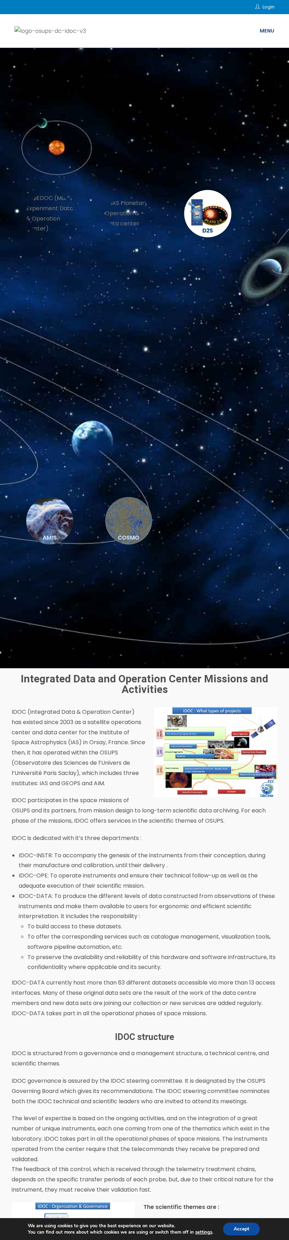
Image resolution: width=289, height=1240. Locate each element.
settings (203, 1232)
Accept (241, 1229)
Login (269, 7)
